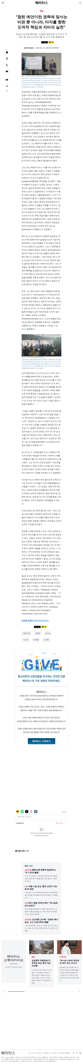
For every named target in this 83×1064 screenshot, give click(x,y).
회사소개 (31, 1053)
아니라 (25, 640)
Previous (3, 991)
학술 (33, 957)
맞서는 (48, 633)
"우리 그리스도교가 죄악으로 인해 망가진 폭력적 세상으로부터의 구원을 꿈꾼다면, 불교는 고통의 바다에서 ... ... (41, 878)
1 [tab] (16, 991)
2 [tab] (33, 991)
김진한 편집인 (29, 48)
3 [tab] (50, 991)
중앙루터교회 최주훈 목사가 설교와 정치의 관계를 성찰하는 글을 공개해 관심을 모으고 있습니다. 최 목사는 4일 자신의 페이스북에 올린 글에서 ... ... (69, 974)
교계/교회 (63, 957)
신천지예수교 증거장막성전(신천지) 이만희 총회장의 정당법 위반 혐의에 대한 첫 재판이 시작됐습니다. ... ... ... (41, 895)
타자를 (36, 640)
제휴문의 (46, 1053)
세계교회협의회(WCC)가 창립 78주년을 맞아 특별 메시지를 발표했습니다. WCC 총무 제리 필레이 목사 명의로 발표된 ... (41, 911)
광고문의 (39, 1053)
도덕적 (46, 640)
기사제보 (54, 1053)
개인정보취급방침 (64, 1053)
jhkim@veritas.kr (41, 621)
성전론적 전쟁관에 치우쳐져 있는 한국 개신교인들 (41, 963)
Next (79, 991)
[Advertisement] (41, 1022)
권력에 (37, 633)
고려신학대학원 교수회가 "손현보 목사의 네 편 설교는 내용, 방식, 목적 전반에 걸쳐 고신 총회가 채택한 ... (41, 928)
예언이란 (26, 633)
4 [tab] (66, 991)
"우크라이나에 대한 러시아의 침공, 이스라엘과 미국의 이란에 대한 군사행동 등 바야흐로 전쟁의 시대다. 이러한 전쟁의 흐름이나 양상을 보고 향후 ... (41, 976)
